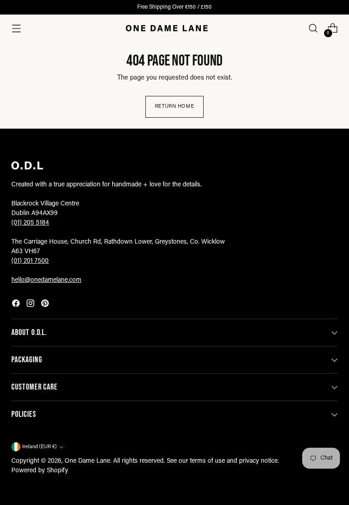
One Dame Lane (87, 461)
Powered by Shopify (39, 471)
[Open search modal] (313, 28)
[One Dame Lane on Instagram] (31, 305)
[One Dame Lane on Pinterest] (45, 305)
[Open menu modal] (16, 28)
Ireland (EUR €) (39, 447)
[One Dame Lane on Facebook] (16, 305)
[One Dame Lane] (167, 28)
